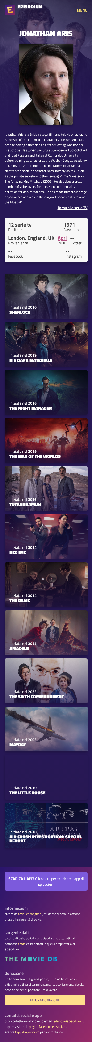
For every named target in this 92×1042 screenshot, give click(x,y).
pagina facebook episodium (47, 1026)
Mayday (17, 744)
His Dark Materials (30, 360)
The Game (19, 600)
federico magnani (30, 914)
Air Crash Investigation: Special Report (45, 839)
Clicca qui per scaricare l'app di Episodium (46, 881)
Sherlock (19, 312)
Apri (62, 238)
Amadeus (19, 648)
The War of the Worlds (35, 456)
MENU (82, 10)
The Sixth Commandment (36, 696)
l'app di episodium (27, 1032)
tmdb (21, 943)
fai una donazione (45, 1000)
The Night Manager (30, 408)
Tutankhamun (25, 504)
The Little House (27, 793)
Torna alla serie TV (73, 207)
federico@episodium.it (68, 1021)
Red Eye (17, 552)
